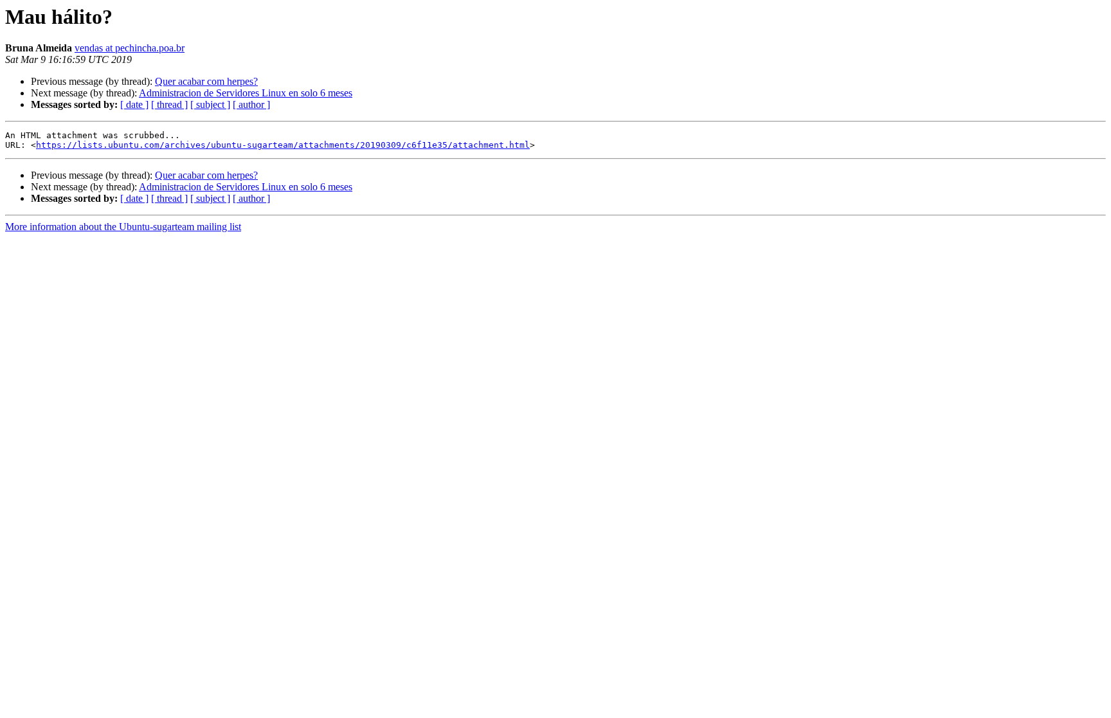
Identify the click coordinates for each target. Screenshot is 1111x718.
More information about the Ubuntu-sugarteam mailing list (123, 226)
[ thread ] (169, 104)
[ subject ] (210, 104)
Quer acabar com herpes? (206, 81)
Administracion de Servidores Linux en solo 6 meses (245, 92)
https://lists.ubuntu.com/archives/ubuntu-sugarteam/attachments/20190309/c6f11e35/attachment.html (283, 145)
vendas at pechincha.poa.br (130, 47)
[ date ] (134, 104)
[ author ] (251, 104)
